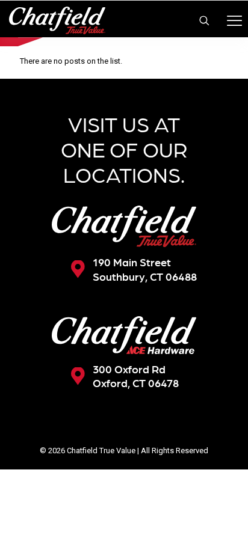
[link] (124, 226)
